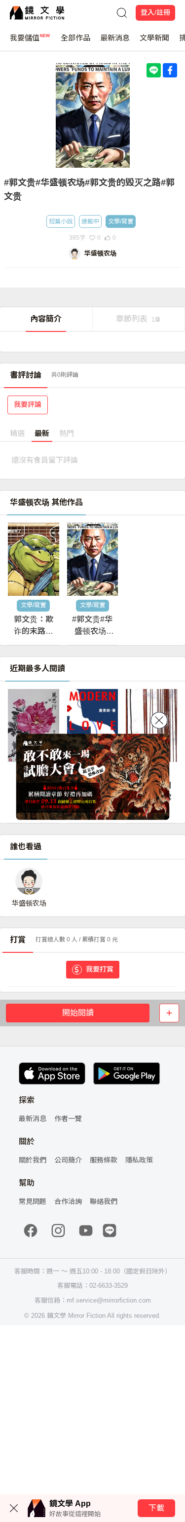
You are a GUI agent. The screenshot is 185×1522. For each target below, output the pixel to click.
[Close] (158, 720)
